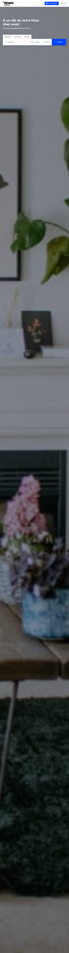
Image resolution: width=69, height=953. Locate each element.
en (62, 3)
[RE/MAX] (7, 3)
